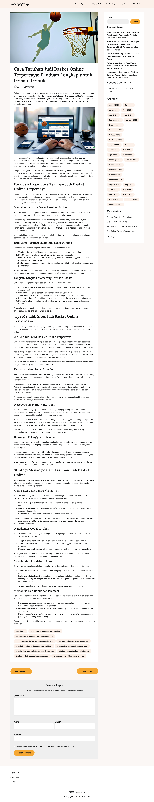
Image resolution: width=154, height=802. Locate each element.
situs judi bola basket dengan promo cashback (34, 646)
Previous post (21, 671)
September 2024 (115, 180)
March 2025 (127, 155)
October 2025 (114, 135)
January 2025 (131, 160)
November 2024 (115, 170)
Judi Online (122, 222)
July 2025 (129, 145)
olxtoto (13, 782)
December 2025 (115, 125)
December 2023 (115, 204)
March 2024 (127, 194)
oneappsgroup (19, 4)
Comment (19, 696)
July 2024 (129, 185)
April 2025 (113, 155)
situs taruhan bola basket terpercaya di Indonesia (35, 651)
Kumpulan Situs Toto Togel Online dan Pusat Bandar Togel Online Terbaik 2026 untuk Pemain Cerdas (123, 35)
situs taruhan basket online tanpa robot (72, 646)
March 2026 (127, 115)
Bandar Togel (111, 4)
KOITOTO (86, 796)
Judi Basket (124, 4)
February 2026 (115, 120)
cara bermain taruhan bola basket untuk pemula (34, 636)
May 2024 (127, 190)
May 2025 (127, 150)
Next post (87, 671)
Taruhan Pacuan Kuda (126, 231)
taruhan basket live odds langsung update (32, 656)
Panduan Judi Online (115, 226)
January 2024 (131, 199)
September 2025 (115, 140)
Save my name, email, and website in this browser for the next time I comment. (46, 746)
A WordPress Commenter (118, 88)
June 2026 (113, 110)
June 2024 (113, 190)
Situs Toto (14, 773)
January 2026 (131, 120)
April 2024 (113, 194)
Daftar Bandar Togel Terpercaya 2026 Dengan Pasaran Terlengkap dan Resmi (123, 56)
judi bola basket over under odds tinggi (74, 641)
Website (17, 734)
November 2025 (115, 130)
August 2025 (114, 145)
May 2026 (127, 110)
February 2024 (115, 199)
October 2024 (114, 175)
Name (17, 722)
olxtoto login (15, 777)
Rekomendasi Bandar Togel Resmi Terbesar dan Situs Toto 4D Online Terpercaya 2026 (122, 65)
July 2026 (129, 105)
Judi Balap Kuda (95, 4)
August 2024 (114, 185)
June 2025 (113, 150)
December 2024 (115, 165)
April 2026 (113, 115)
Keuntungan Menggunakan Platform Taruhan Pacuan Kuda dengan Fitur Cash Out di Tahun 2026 (122, 75)
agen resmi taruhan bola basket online (45, 631)
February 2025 (115, 160)
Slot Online (137, 4)
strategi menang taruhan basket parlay (74, 651)
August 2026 (114, 105)
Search (109, 17)
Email (58, 722)
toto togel (111, 236)
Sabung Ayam (80, 4)
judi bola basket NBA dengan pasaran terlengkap (34, 641)
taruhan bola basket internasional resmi (69, 656)
